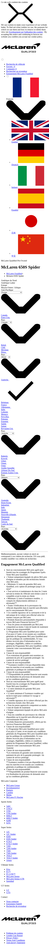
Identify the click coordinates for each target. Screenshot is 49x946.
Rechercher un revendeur (16, 71)
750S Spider (11, 853)
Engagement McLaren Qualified (19, 74)
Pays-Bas (5, 417)
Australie (5, 500)
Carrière (9, 792)
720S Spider (11, 848)
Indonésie (5, 505)
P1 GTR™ (10, 874)
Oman (4, 463)
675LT (9, 841)
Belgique (5, 402)
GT (7, 890)
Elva (8, 869)
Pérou (4, 352)
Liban (3, 461)
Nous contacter (12, 901)
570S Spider (11, 813)
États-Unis (5, 317)
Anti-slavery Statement (15, 943)
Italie (3, 409)
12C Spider (11, 834)
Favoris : (10, 66)
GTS (8, 892)
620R (8, 820)
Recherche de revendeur (16, 906)
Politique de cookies (14, 933)
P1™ (8, 872)
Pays (3, 320)
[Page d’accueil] (20, 57)
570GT (9, 809)
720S (8, 846)
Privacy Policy (12, 938)
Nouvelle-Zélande (8, 514)
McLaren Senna (12, 876)
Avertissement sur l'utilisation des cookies (26, 32)
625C (8, 823)
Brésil (3, 345)
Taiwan (4, 522)
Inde (3, 507)
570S (8, 811)
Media (8, 795)
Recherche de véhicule (15, 64)
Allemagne (6, 407)
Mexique (5, 350)
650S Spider (11, 839)
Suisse (4, 426)
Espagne (5, 421)
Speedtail (10, 881)
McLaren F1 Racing (14, 797)
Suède (4, 424)
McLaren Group (13, 785)
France (4, 405)
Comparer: (11, 69)
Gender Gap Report (14, 935)
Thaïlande (5, 519)
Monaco (4, 414)
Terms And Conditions (15, 940)
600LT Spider (12, 818)
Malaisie (4, 512)
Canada (4, 315)
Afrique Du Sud (8, 470)
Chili (3, 347)
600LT (9, 816)
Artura (9, 860)
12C (8, 832)
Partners (9, 790)
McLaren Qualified (14, 273)
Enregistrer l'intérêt (14, 904)
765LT (9, 855)
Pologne (4, 419)
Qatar (3, 465)
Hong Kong (6, 503)
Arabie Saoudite (8, 468)
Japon (3, 510)
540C (8, 806)
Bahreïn (4, 456)
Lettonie (4, 412)
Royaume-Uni (7, 428)
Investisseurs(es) (13, 788)
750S (8, 851)
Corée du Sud (7, 524)
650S (8, 836)
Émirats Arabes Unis (10, 473)
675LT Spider (12, 844)
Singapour (5, 517)
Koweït (4, 458)
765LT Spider (12, 858)
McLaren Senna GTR (15, 879)
